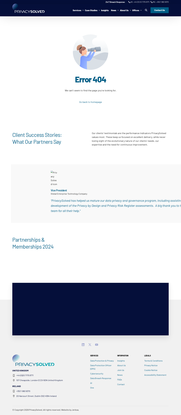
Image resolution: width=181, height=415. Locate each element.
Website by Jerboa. (70, 409)
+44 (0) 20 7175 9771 (141, 2)
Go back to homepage (90, 101)
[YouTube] (97, 344)
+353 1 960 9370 (162, 2)
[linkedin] (83, 344)
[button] (146, 10)
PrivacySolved (35, 409)
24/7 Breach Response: (116, 2)
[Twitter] (90, 344)
